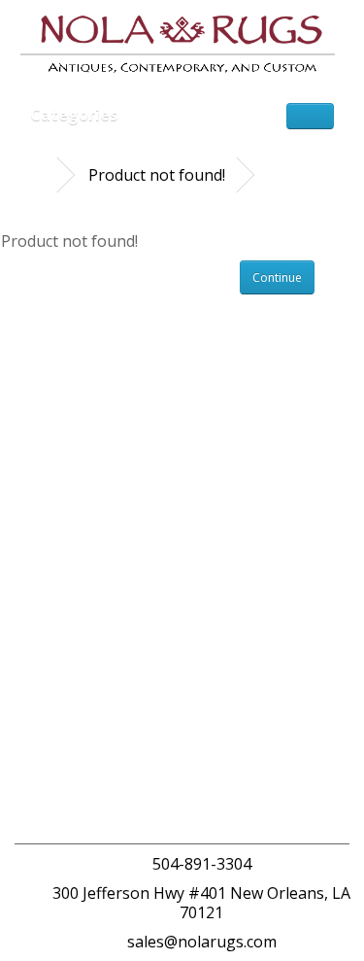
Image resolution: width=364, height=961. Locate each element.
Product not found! (156, 175)
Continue (277, 277)
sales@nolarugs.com (202, 941)
